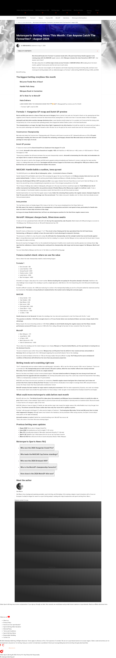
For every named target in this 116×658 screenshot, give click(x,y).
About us (6, 620)
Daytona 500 (49, 18)
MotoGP (58, 18)
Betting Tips (52, 567)
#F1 (56, 104)
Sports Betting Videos (9, 633)
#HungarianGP (62, 104)
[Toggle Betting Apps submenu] (56, 12)
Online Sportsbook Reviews (25, 10)
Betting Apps (56, 10)
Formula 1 (33, 18)
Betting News (89, 12)
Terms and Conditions (9, 631)
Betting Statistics (54, 584)
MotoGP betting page (58, 250)
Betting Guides (78, 10)
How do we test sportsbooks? (12, 624)
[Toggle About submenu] (97, 12)
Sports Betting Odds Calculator (12, 627)
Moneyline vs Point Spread (56, 601)
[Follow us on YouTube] (10, 617)
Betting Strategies (54, 517)
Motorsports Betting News (79, 18)
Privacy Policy (7, 622)
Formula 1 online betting (72, 70)
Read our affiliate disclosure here (98, 604)
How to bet (52, 550)
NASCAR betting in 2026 (86, 70)
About (97, 10)
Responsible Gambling (9, 635)
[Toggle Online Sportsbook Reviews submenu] (25, 12)
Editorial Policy (7, 629)
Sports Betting (66, 10)
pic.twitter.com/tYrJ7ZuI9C (73, 104)
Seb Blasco (27, 45)
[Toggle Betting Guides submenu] (78, 12)
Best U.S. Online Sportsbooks (25, 22)
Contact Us (6, 637)
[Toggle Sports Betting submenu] (67, 12)
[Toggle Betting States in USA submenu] (42, 12)
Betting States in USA (42, 10)
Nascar (41, 18)
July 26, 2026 (34, 107)
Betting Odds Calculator (55, 534)
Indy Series (66, 18)
